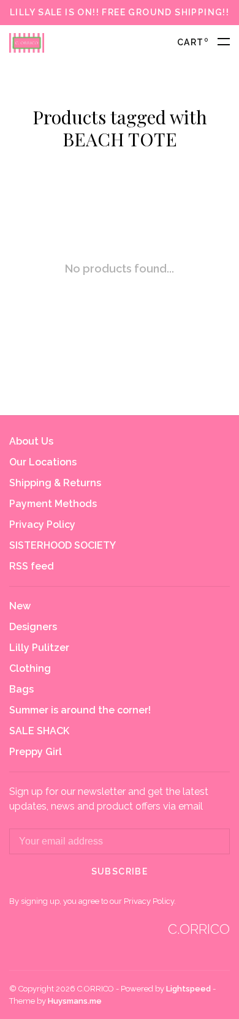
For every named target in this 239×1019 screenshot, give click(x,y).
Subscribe (119, 871)
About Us (31, 441)
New (20, 606)
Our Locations (43, 462)
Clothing (30, 668)
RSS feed (31, 566)
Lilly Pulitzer (39, 647)
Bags (21, 689)
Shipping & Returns (55, 483)
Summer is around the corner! (80, 710)
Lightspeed (188, 988)
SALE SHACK (39, 731)
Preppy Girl (35, 752)
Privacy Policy (42, 524)
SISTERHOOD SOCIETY (62, 545)
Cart (192, 42)
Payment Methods (53, 504)
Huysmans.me (75, 1001)
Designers (33, 627)
